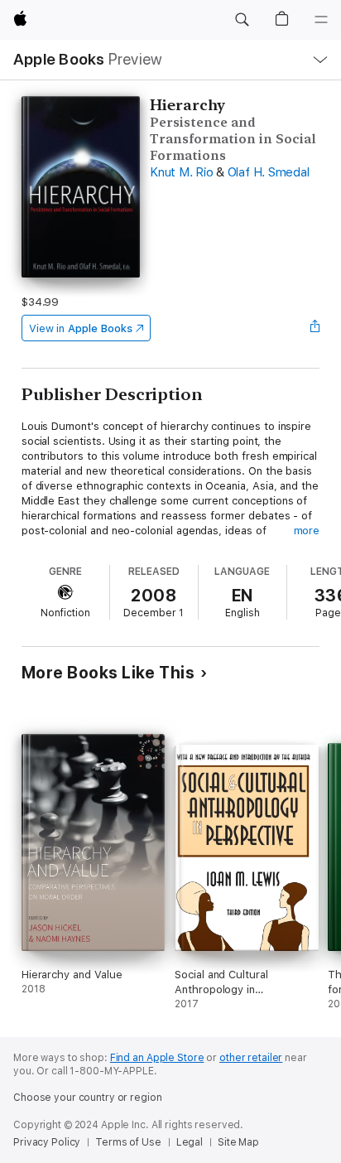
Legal (189, 1142)
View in (80, 328)
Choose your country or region (87, 1097)
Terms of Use (128, 1142)
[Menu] (321, 20)
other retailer (250, 1058)
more (307, 530)
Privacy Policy (46, 1142)
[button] (242, 20)
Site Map (238, 1142)
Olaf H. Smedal (269, 172)
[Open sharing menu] (314, 328)
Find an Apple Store (157, 1058)
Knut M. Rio (181, 172)
